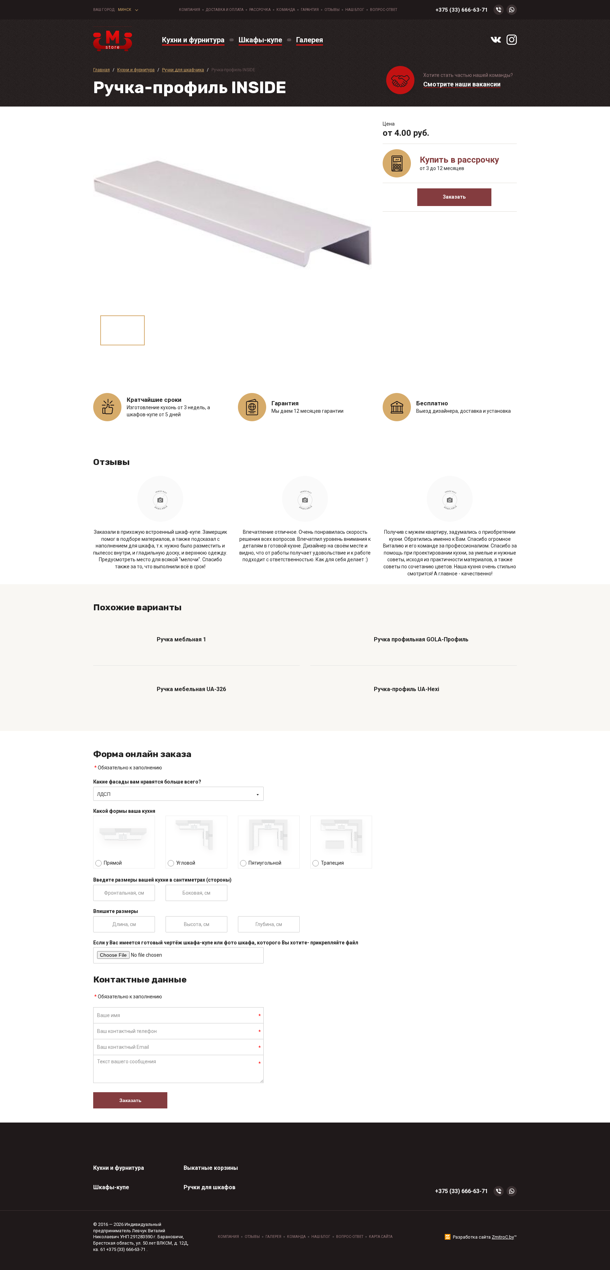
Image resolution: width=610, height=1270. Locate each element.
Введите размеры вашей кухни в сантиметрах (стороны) (162, 880)
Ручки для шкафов (209, 1187)
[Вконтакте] (496, 40)
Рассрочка (260, 10)
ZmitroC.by (503, 1237)
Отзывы (332, 10)
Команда (285, 10)
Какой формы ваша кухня (124, 811)
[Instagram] (512, 40)
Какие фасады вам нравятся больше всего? (147, 782)
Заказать (454, 197)
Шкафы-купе (111, 1187)
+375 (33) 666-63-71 (462, 10)
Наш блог (354, 10)
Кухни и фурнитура (118, 1168)
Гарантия (310, 10)
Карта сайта (381, 1237)
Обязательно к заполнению (128, 767)
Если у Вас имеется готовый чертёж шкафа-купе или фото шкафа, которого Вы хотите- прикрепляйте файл (225, 942)
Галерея (273, 1237)
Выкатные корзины (211, 1168)
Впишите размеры (115, 911)
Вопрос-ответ (383, 10)
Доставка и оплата (225, 10)
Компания (189, 10)
